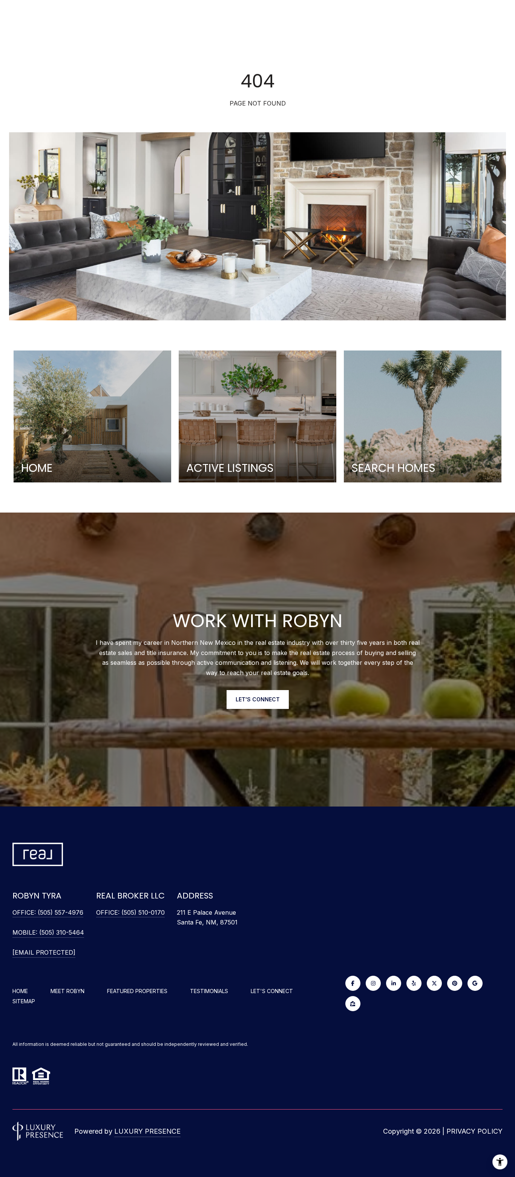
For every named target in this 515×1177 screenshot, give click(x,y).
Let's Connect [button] (258, 699)
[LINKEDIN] (393, 983)
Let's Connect (272, 991)
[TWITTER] (434, 983)
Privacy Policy (474, 1131)
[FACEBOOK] (352, 983)
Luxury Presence (147, 1131)
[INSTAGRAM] (373, 983)
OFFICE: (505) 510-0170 (130, 912)
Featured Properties (137, 991)
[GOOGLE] (475, 983)
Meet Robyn (67, 991)
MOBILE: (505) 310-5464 (48, 932)
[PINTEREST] (454, 983)
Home (20, 991)
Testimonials (209, 991)
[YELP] (414, 983)
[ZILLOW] (352, 1003)
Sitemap (23, 1001)
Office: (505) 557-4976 (47, 912)
